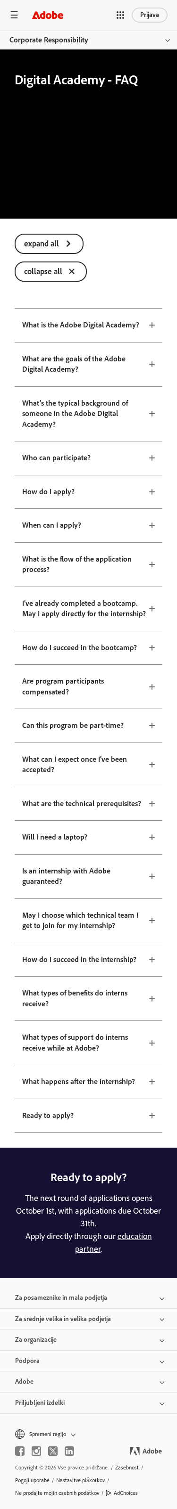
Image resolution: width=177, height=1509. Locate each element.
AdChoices (126, 1493)
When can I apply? (51, 525)
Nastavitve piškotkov (80, 1480)
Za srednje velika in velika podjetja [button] (63, 1319)
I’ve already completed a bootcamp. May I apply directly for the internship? (84, 609)
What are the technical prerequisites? (81, 803)
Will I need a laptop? (54, 836)
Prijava (149, 15)
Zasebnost (127, 1467)
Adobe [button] (24, 1382)
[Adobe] (47, 15)
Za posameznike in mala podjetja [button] (61, 1298)
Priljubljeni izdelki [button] (40, 1403)
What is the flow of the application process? (77, 564)
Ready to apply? (48, 1115)
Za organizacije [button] (36, 1340)
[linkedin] (69, 1451)
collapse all (43, 271)
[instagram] (36, 1451)
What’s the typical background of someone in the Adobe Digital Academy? (75, 414)
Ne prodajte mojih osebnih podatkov (57, 1493)
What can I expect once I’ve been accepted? (74, 765)
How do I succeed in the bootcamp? (79, 647)
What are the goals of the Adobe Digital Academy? (74, 364)
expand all (41, 243)
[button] (120, 15)
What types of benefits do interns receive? (74, 998)
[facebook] (20, 1451)
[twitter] (53, 1451)
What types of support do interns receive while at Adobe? (75, 1042)
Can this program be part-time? (73, 725)
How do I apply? (48, 491)
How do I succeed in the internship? (79, 959)
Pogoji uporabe (32, 1480)
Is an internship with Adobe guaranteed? (66, 876)
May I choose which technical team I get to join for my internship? (80, 920)
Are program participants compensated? (63, 686)
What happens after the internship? (78, 1081)
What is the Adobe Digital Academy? (80, 324)
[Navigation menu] (14, 15)
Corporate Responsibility (48, 39)
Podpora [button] (27, 1361)
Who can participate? (56, 457)
